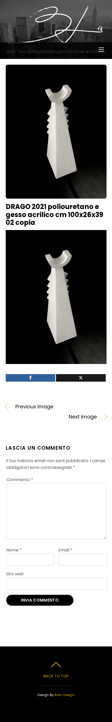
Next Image (51, 417)
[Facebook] (30, 378)
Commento (19, 480)
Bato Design (64, 695)
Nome (14, 550)
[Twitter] (81, 378)
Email (65, 550)
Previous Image (34, 406)
